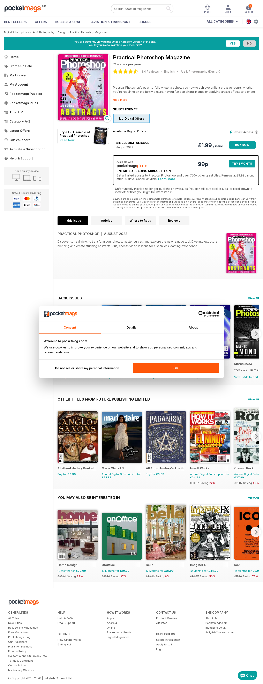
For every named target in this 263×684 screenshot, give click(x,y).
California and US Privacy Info (27, 656)
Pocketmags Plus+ (23, 103)
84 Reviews (150, 71)
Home (14, 57)
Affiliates (161, 622)
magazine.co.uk (215, 627)
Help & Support (21, 158)
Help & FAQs (65, 618)
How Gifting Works (69, 639)
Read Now (67, 140)
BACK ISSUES (70, 298)
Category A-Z (19, 121)
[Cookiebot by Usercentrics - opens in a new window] (201, 314)
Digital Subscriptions (16, 32)
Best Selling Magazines (23, 627)
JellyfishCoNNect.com (219, 632)
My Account (18, 84)
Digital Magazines (118, 637)
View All (253, 298)
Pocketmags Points (119, 632)
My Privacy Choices (21, 670)
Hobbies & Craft (69, 22)
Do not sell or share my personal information (87, 368)
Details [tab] (132, 327)
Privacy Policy (17, 651)
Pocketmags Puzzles (25, 94)
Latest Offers (19, 131)
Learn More (166, 179)
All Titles (13, 618)
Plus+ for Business (20, 646)
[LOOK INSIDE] (83, 119)
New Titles (15, 622)
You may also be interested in (89, 497)
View (237, 377)
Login (159, 649)
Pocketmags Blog (19, 637)
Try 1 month (242, 163)
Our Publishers (17, 641)
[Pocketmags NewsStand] (24, 8)
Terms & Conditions (20, 660)
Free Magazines (18, 632)
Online (111, 627)
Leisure (144, 22)
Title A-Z (16, 112)
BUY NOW (242, 145)
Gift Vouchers (19, 140)
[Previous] (60, 436)
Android (112, 622)
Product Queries (166, 618)
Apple (110, 618)
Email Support (66, 622)
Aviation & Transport (110, 22)
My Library (17, 75)
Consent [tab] (70, 327)
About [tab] (193, 327)
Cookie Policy (17, 665)
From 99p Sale (20, 66)
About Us (211, 618)
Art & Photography (43, 32)
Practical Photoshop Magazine (88, 32)
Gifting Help (65, 644)
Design (62, 32)
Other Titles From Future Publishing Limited (104, 399)
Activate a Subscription (27, 149)
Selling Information (168, 639)
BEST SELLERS (15, 22)
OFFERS (41, 22)
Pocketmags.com (216, 622)
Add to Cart (250, 377)
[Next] (256, 334)
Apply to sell (164, 644)
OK (175, 368)
